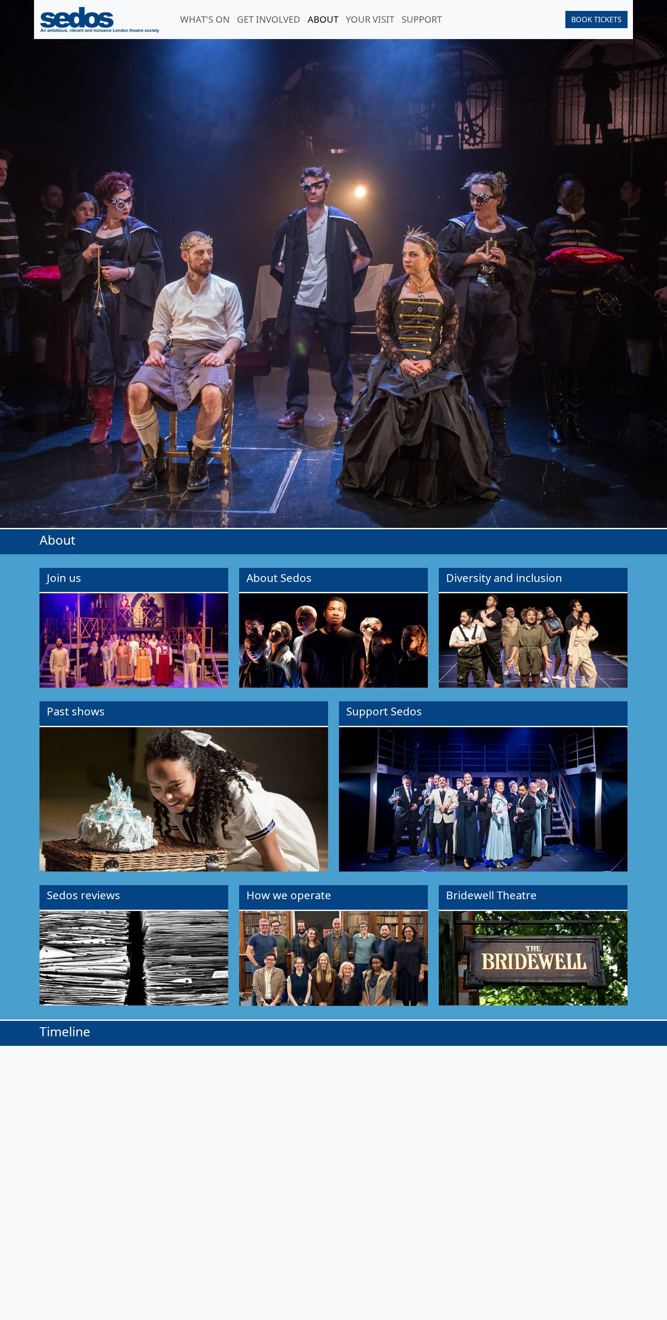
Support (422, 19)
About (325, 19)
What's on (205, 19)
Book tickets (596, 20)
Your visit (370, 19)
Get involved (268, 19)
